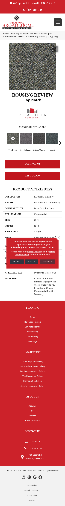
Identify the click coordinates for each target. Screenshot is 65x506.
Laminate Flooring (32, 327)
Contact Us (32, 164)
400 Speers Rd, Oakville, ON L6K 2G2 (34, 3)
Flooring (15, 33)
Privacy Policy (32, 495)
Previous (4, 138)
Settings (47, 261)
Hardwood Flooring (32, 322)
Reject (31, 261)
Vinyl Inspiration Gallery (32, 376)
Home (6, 33)
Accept (17, 261)
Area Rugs (32, 341)
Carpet (24, 33)
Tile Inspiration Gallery (32, 381)
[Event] (52, 138)
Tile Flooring (32, 337)
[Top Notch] (12, 138)
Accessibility (32, 485)
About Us (32, 406)
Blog (33, 411)
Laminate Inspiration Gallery (32, 371)
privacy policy (34, 251)
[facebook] (40, 477)
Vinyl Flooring (32, 332)
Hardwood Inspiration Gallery (32, 366)
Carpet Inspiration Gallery (32, 361)
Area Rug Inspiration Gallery (33, 386)
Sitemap (32, 500)
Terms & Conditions (31, 490)
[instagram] (23, 477)
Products (34, 33)
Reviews (32, 416)
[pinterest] (29, 477)
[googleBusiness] (34, 477)
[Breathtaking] (25, 138)
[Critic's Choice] (39, 138)
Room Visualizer (32, 420)
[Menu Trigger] (58, 22)
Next (60, 138)
